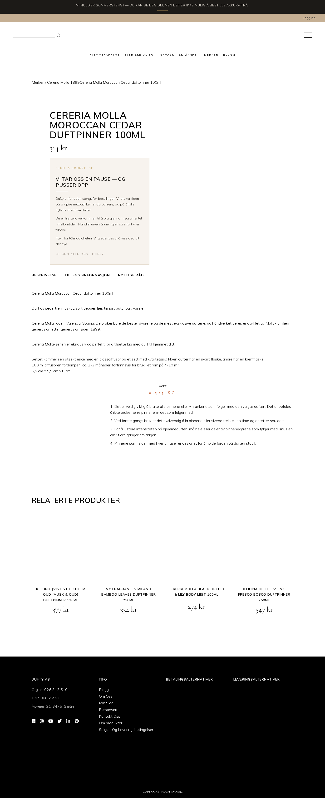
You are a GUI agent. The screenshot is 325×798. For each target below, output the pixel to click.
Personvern (108, 709)
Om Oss (106, 696)
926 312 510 (56, 689)
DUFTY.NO (170, 791)
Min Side (106, 703)
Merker (38, 82)
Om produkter (110, 722)
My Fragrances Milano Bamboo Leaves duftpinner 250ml (128, 595)
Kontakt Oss (109, 716)
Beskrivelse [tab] (44, 275)
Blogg (104, 689)
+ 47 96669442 (45, 698)
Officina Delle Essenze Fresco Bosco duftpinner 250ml (264, 595)
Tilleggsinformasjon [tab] (87, 275)
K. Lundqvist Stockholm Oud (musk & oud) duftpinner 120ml (61, 595)
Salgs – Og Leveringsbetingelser (126, 729)
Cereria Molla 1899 (63, 82)
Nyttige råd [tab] (131, 275)
